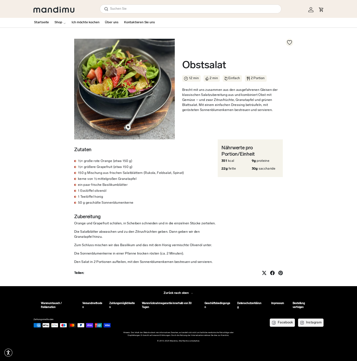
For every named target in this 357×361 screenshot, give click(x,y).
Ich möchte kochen (85, 22)
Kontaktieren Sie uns (139, 22)
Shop (58, 22)
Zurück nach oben (176, 293)
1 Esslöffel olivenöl (92, 191)
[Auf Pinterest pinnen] (280, 273)
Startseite (41, 22)
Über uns (111, 22)
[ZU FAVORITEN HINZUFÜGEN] (289, 42)
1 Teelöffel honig (90, 197)
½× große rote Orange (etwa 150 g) (105, 161)
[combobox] (190, 9)
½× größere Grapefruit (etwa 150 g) (105, 167)
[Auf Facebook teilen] (272, 273)
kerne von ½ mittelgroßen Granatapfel (107, 179)
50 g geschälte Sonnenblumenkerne (106, 203)
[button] (8, 352)
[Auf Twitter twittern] (264, 273)
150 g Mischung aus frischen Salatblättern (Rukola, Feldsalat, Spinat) (131, 173)
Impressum (277, 303)
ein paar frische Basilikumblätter (103, 185)
